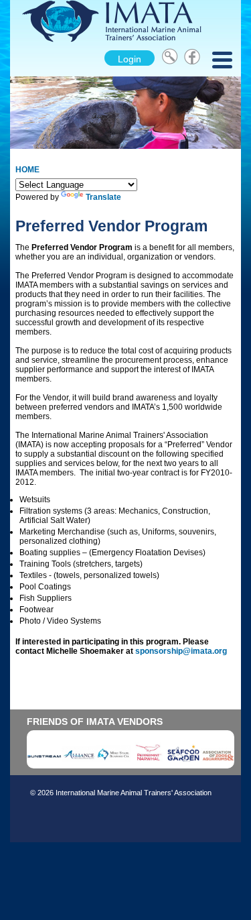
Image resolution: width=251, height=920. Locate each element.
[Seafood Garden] (183, 761)
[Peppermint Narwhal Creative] (148, 761)
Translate (103, 197)
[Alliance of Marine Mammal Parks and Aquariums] (79, 761)
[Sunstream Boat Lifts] (44, 761)
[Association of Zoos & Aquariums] (218, 761)
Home (27, 169)
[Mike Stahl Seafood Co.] (113, 761)
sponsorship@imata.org (181, 651)
